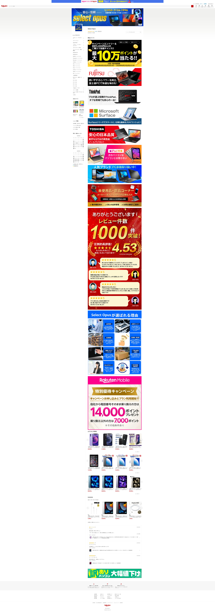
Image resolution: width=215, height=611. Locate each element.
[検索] (192, 6)
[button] (211, 4)
